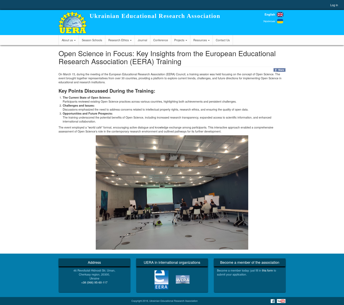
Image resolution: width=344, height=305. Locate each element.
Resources (200, 40)
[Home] (73, 22)
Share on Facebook (279, 70)
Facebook (273, 301)
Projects (179, 40)
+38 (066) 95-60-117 (94, 282)
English (270, 14)
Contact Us (223, 40)
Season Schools (92, 40)
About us (68, 40)
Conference (160, 40)
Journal (142, 40)
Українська (269, 21)
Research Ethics (119, 40)
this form (267, 270)
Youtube (281, 301)
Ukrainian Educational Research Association (155, 16)
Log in (334, 5)
